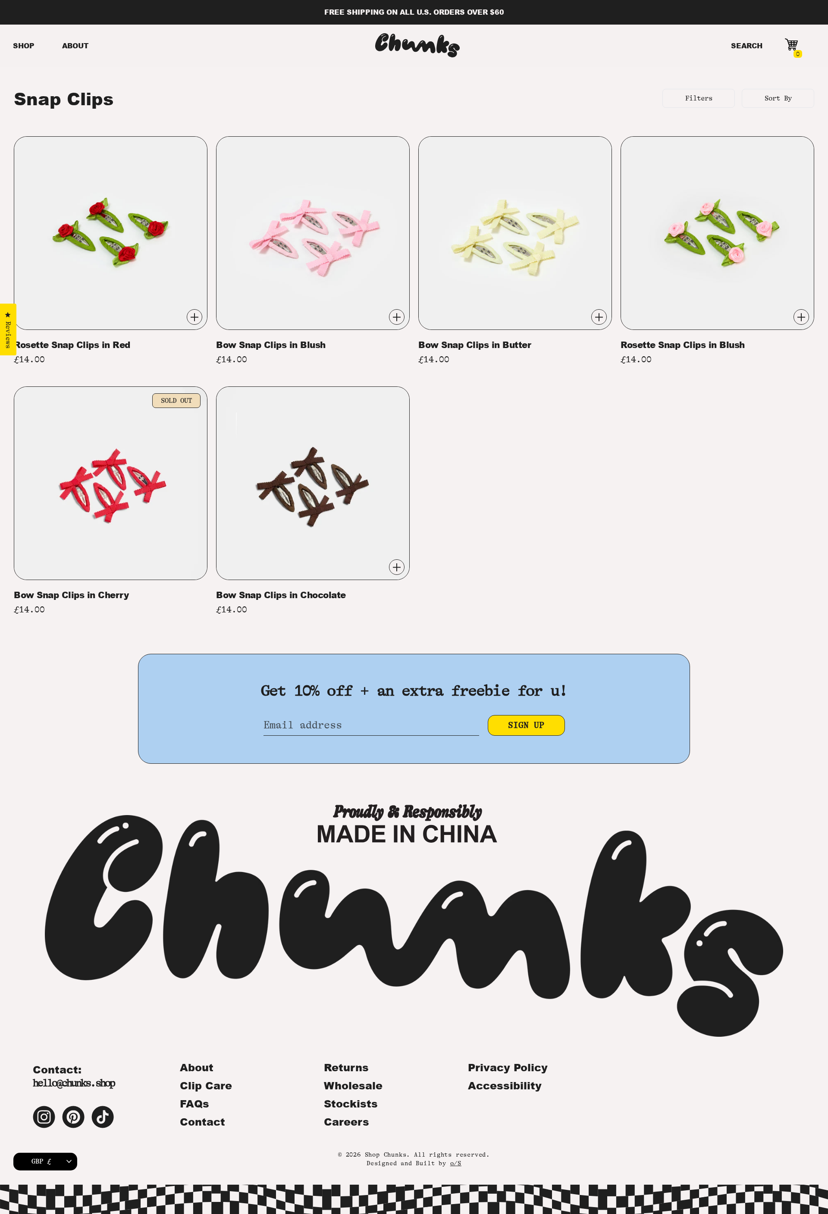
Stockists (351, 1103)
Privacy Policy (508, 1067)
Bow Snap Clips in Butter (474, 345)
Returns (346, 1067)
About (196, 1067)
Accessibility (505, 1085)
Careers (346, 1122)
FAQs (194, 1103)
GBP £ (41, 1161)
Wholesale (353, 1085)
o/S (455, 1163)
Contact (202, 1122)
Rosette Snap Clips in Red (72, 345)
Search (746, 45)
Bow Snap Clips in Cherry (71, 595)
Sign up (526, 725)
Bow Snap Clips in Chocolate (281, 595)
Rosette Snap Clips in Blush (683, 345)
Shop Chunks (386, 1154)
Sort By (778, 98)
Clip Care (206, 1085)
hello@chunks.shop (73, 1083)
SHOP (23, 45)
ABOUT (75, 45)
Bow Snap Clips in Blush (271, 345)
